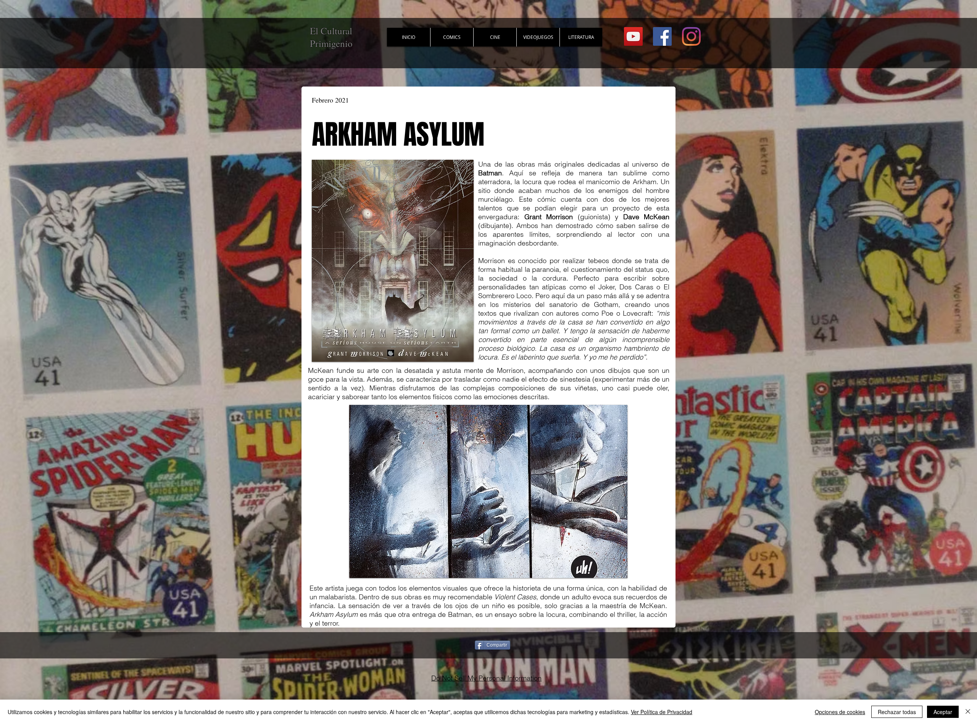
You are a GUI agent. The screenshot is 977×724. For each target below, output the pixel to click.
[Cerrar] (967, 712)
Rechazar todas (897, 712)
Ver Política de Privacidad (661, 712)
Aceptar (942, 712)
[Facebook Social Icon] (662, 36)
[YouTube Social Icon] (633, 36)
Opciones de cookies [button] (840, 712)
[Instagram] (691, 36)
